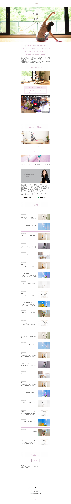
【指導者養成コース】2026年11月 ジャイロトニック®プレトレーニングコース (29, 264)
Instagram (32, 5)
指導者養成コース (43, 5)
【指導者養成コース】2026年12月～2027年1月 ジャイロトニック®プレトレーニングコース (29, 235)
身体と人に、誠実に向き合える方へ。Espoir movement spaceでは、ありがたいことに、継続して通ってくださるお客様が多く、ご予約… (29, 218)
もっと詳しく (35, 151)
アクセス (63, 5)
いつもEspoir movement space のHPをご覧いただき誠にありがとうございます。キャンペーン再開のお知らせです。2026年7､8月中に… (29, 305)
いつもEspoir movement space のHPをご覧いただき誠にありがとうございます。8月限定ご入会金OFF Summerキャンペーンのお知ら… (29, 276)
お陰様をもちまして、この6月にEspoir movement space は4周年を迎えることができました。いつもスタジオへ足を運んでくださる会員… (29, 314)
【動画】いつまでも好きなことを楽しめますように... (29, 244)
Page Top (35, 499)
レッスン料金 (16, 5)
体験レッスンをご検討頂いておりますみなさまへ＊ (29, 254)
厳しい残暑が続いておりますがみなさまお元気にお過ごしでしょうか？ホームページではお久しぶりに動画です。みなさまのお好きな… (29, 247)
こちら (28, 468)
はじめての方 (11, 5)
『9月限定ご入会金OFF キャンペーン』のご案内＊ (29, 225)
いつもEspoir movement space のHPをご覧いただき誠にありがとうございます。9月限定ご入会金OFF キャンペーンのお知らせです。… (29, 227)
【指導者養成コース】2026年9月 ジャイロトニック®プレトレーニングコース (29, 322)
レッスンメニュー (21, 5)
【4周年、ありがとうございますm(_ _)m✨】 (29, 312)
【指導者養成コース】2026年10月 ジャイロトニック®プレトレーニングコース (29, 293)
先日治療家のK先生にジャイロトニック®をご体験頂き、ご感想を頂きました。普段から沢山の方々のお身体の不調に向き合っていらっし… (29, 285)
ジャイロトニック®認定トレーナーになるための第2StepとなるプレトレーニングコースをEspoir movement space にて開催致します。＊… (29, 237)
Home (7, 5)
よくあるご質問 (49, 5)
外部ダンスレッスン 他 (37, 5)
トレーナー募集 (58, 5)
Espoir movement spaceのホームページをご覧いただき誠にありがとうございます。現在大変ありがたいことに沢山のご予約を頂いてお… (29, 256)
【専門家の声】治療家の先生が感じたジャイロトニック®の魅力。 (29, 283)
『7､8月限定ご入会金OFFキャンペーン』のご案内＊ (29, 302)
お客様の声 (54, 5)
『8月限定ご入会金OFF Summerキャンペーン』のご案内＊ (29, 273)
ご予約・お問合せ (27, 5)
